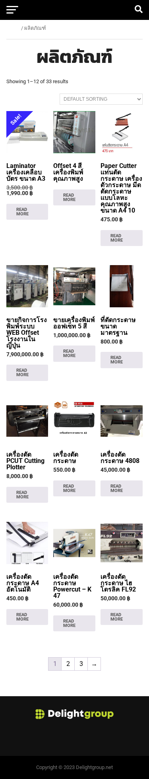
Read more (22, 212)
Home (13, 28)
